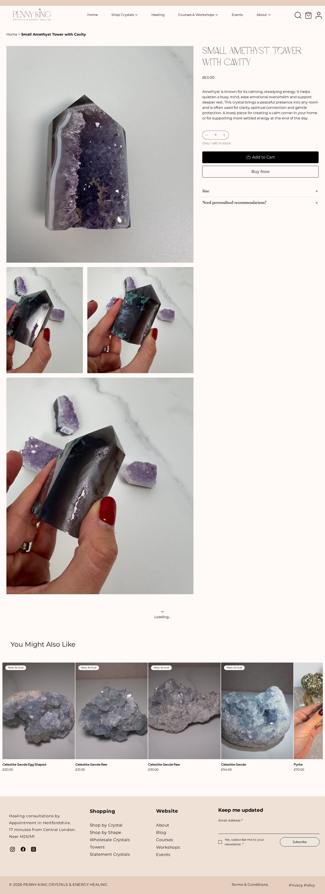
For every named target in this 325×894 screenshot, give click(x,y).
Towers (97, 847)
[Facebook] (23, 849)
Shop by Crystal (106, 825)
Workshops (168, 847)
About (162, 825)
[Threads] (33, 849)
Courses (164, 839)
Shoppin (101, 811)
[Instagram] (12, 849)
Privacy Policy (302, 885)
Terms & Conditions (249, 884)
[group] (162, 717)
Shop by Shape (105, 832)
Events (163, 854)
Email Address (230, 820)
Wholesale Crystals (110, 839)
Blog (161, 832)
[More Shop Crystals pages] (136, 15)
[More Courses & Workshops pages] (217, 15)
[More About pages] (269, 15)
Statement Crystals (110, 854)
